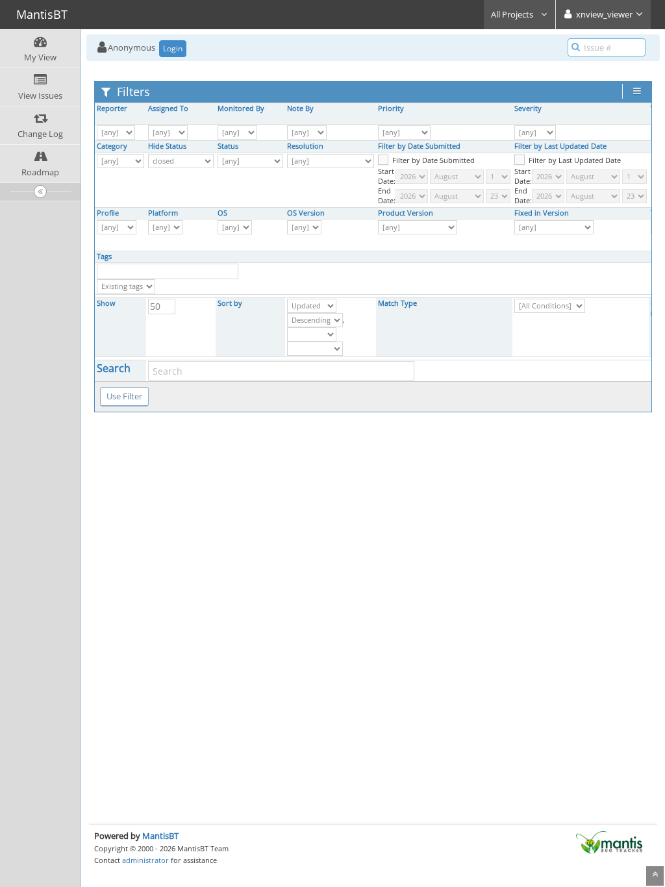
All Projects (513, 14)
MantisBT (160, 836)
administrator (145, 860)
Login (172, 48)
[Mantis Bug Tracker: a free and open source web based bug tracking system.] (609, 841)
